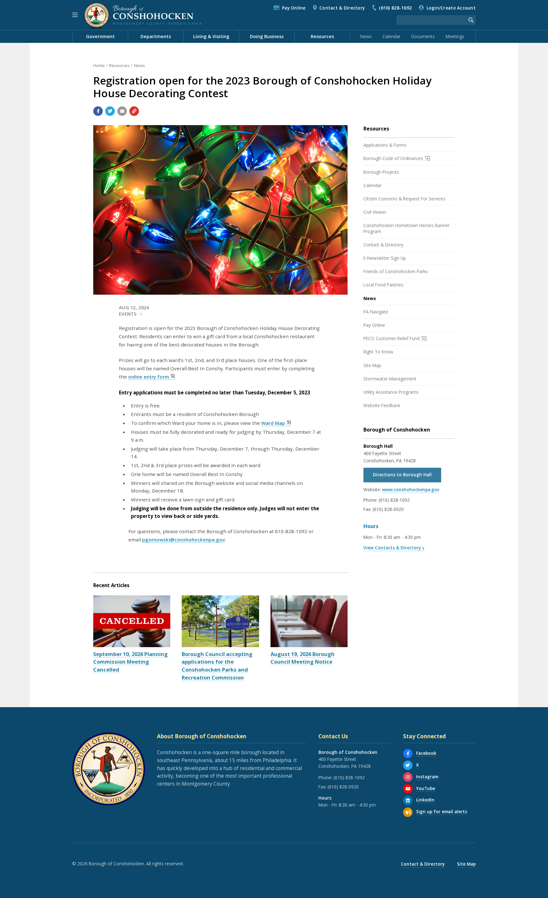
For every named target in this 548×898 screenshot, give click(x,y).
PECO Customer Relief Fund (391, 338)
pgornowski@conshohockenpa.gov (183, 539)
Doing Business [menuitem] (267, 36)
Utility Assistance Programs (391, 392)
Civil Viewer (374, 212)
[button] (75, 14)
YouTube (425, 788)
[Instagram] (408, 777)
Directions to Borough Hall (402, 475)
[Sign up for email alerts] (408, 812)
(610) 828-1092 (395, 8)
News (366, 36)
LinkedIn (425, 800)
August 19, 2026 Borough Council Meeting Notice (303, 658)
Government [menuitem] (100, 36)
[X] (408, 765)
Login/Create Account (451, 8)
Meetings (455, 36)
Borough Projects (381, 172)
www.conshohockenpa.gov (410, 489)
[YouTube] (408, 789)
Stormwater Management (389, 379)
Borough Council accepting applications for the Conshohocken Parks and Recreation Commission (217, 665)
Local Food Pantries (383, 285)
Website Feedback (381, 405)
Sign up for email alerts (441, 811)
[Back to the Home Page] (143, 15)
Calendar (391, 36)
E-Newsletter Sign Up (384, 258)
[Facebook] (408, 753)
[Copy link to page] (134, 111)
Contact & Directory (342, 8)
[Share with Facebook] (98, 111)
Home (99, 65)
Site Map (372, 365)
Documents (423, 36)
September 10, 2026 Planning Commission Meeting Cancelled (130, 661)
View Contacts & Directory (392, 548)
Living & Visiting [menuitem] (211, 36)
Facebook (426, 753)
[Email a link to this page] (122, 111)
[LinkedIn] (408, 800)
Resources (119, 65)
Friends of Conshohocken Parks (395, 271)
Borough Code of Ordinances (393, 158)
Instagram (427, 777)
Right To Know (378, 352)
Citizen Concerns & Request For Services (404, 199)
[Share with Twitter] (110, 111)
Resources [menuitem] (322, 36)
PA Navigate (375, 312)
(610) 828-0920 (388, 509)
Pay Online (294, 8)
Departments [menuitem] (155, 36)
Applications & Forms (385, 145)
